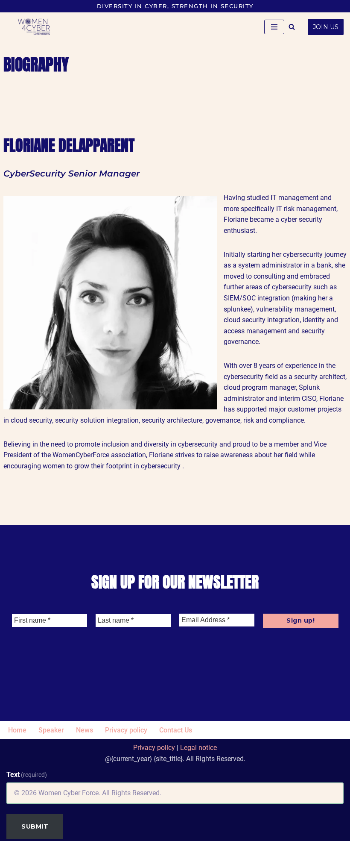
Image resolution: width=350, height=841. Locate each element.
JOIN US (325, 27)
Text (26, 774)
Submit (34, 826)
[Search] (292, 27)
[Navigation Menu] (274, 27)
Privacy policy (126, 730)
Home (17, 730)
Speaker (51, 730)
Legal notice (198, 748)
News (84, 730)
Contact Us (175, 730)
